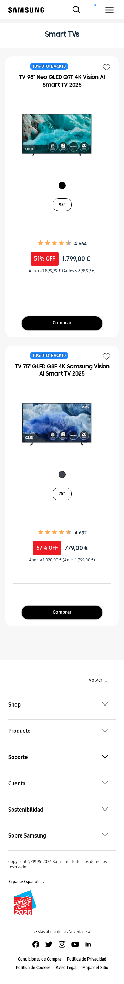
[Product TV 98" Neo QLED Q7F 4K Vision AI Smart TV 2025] (58, 135)
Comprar (62, 323)
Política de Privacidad (86, 959)
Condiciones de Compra (39, 959)
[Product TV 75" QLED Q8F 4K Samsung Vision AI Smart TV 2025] (58, 424)
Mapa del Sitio (95, 967)
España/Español (23, 881)
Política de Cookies (33, 967)
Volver (95, 680)
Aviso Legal (66, 967)
